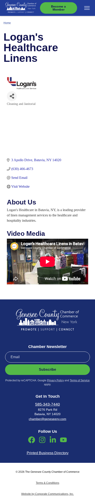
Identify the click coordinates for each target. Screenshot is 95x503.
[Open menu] (87, 8)
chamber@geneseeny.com (47, 419)
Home (7, 23)
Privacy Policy (55, 380)
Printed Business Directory (47, 453)
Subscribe (47, 369)
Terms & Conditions (47, 482)
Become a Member (58, 8)
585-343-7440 (47, 404)
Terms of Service (80, 380)
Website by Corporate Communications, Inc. (47, 493)
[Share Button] (12, 96)
